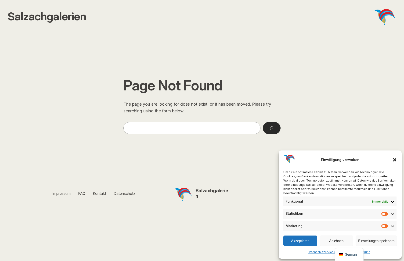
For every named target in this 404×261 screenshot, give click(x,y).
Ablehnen (336, 241)
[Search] (272, 128)
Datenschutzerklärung (323, 252)
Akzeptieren (300, 241)
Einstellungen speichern (376, 241)
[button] (394, 159)
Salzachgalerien (211, 193)
